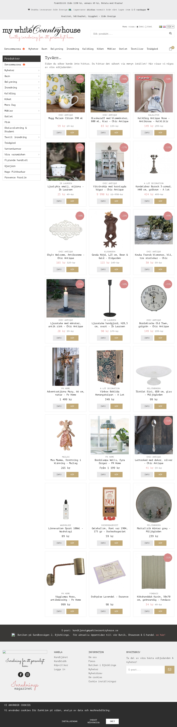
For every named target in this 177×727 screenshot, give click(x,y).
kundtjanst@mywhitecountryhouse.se (95, 630)
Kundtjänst (61, 657)
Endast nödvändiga (93, 721)
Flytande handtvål (16, 160)
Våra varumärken (14, 154)
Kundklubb (60, 661)
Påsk (7, 122)
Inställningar (69, 721)
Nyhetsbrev (95, 673)
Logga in (59, 669)
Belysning (57, 49)
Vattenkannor (12, 149)
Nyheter (33, 49)
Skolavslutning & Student (15, 130)
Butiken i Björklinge (102, 665)
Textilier (137, 49)
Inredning (73, 49)
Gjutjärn (10, 166)
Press (91, 661)
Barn (44, 49)
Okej (112, 721)
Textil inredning (15, 137)
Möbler (111, 49)
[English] (164, 26)
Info (59, 132)
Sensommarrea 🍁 (14, 49)
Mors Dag (10, 105)
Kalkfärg (88, 49)
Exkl (149, 26)
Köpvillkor (61, 665)
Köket (100, 49)
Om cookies (95, 677)
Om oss (92, 657)
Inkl (141, 26)
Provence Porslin (15, 177)
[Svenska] (161, 26)
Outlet (123, 49)
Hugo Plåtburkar (14, 172)
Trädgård (152, 49)
